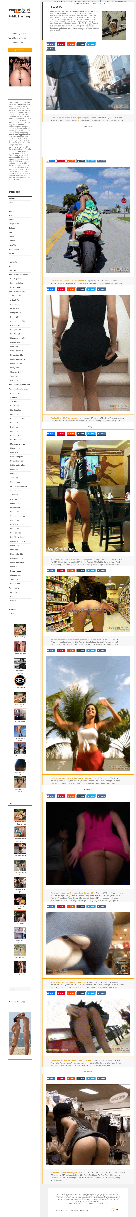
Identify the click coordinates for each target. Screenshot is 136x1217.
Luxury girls (83, 900)
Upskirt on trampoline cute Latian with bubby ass (72, 778)
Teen (10, 605)
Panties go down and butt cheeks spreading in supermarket (76, 639)
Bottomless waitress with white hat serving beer (71, 559)
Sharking (12, 601)
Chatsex (94, 3)
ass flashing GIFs (61, 12)
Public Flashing (19, 16)
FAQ (107, 1203)
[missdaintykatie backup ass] (20, 831)
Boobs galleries (16, 283)
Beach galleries (16, 279)
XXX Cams (102, 3)
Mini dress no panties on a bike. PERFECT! (68, 281)
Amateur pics (15, 393)
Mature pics (15, 448)
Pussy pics (14, 473)
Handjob (12, 241)
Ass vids (13, 499)
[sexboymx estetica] (20, 663)
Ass (10, 207)
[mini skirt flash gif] (20, 882)
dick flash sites (20, 721)
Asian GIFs (14, 300)
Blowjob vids (15, 507)
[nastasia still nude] (20, 731)
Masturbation (14, 249)
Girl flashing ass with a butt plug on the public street (73, 118)
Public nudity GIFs (17, 359)
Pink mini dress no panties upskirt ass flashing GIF (72, 893)
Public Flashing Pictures (18, 389)
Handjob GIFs (15, 330)
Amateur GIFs (15, 296)
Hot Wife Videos (16, 537)
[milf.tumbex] (20, 916)
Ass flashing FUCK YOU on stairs (64, 418)
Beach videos (15, 503)
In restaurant (85, 564)
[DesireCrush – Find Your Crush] (20, 71)
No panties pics (16, 461)
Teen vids (14, 579)
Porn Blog (12, 270)
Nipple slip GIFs (16, 351)
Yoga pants (112, 987)
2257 (85, 1203)
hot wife (65, 900)
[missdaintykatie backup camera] (20, 815)
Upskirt (12, 613)
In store (111, 1177)
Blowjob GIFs (15, 313)
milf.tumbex (20, 923)
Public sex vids (16, 567)
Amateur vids (15, 490)
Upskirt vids (15, 584)
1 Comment (57, 1180)
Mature (11, 253)
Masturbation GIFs (17, 338)
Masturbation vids (17, 541)
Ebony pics (14, 431)
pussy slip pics (20, 755)
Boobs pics (14, 414)
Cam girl (79, 987)
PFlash (119, 118)
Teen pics (14, 478)
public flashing (20, 637)
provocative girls (98, 564)
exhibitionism (56, 900)
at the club (107, 898)
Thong (117, 1177)
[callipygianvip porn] (20, 697)
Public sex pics (16, 469)
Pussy (11, 596)
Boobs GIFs (14, 317)
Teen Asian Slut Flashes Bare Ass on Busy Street (71, 1060)
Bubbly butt (101, 783)
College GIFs (15, 325)
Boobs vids (14, 512)
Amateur (12, 198)
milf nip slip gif (20, 974)
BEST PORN (68, 1)
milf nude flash (20, 957)
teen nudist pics (20, 654)
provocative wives (113, 564)
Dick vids (14, 524)
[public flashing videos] (20, 680)
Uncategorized (15, 609)
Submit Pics (21, 50)
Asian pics (14, 397)
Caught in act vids (17, 516)
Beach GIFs (14, 308)
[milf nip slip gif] (20, 967)
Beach (11, 211)
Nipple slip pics (16, 457)
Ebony (11, 236)
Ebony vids (14, 529)
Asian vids (14, 495)
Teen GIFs (14, 376)
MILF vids (14, 550)
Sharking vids (15, 575)
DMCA (91, 1203)
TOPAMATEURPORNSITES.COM (85, 1)
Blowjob (12, 215)
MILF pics (14, 452)
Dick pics (14, 427)
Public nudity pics (17, 465)
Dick (10, 232)
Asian (11, 203)
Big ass (119, 283)
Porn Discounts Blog (82, 3)
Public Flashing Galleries (18, 275)
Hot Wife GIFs (15, 334)
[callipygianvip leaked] (20, 782)
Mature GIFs (15, 342)
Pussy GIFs (14, 368)
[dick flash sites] (20, 714)
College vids (15, 520)
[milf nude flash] (20, 950)
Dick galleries (15, 287)
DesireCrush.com (121, 1)
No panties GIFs (16, 355)
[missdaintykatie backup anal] (20, 848)
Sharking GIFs (15, 372)
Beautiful (91, 783)
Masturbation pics (17, 444)
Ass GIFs (13, 304)
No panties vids (16, 558)
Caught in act (14, 224)
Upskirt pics (15, 482)
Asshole (84, 644)
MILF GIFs (14, 346)
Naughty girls (94, 900)
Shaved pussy (95, 987)
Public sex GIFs (16, 363)
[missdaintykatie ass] (20, 865)
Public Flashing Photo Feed (19, 385)
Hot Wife (12, 245)
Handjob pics (15, 435)
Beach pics (14, 406)
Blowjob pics (15, 410)
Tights (104, 987)
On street (106, 1065)
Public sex (13, 592)
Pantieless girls (106, 900)
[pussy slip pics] (20, 748)
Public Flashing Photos (17, 38)
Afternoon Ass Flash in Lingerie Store (66, 1172)
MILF (10, 258)
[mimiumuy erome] (20, 899)
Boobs (11, 219)
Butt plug (72, 987)
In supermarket (110, 644)
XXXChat (106, 1)
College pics (15, 423)
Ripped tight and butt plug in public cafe (68, 982)
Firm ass (99, 644)
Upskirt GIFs (15, 380)
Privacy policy (99, 1203)
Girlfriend (89, 1177)
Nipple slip (13, 262)
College (12, 228)
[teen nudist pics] (20, 646)
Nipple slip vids (16, 554)
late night (74, 900)
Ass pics (13, 402)
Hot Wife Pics (15, 440)
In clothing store (100, 1177)
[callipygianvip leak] (20, 765)
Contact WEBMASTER (75, 1203)
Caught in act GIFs (17, 321)
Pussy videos (15, 571)
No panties (13, 266)
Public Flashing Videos (17, 33)
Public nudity (14, 588)
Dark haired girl (112, 783)
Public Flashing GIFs (16, 42)
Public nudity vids (17, 562)
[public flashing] (20, 629)
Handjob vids (15, 533)
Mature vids (15, 545)
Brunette (91, 644)
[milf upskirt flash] (20, 933)
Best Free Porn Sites (17, 1002)
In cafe (86, 987)
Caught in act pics (17, 418)
